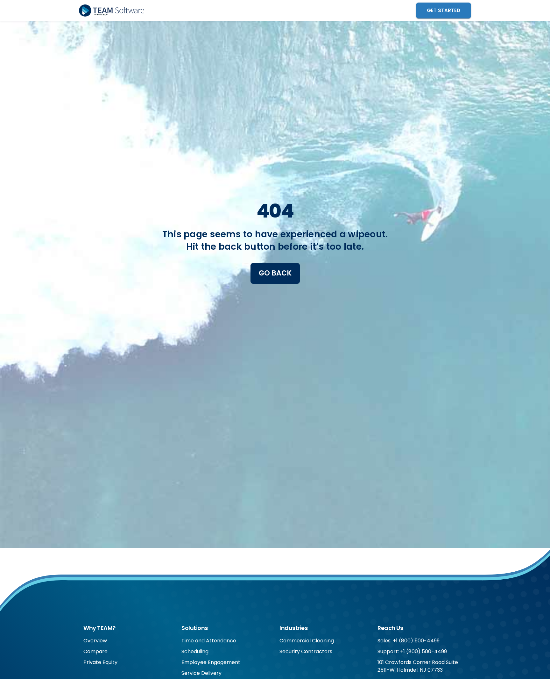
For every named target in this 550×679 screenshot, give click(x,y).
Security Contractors (305, 651)
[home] (111, 10)
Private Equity (100, 662)
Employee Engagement (210, 662)
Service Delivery (201, 673)
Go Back (275, 273)
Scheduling (194, 651)
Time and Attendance (208, 640)
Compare (95, 651)
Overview (95, 640)
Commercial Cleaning (306, 640)
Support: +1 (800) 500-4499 (412, 651)
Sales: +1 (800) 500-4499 (408, 640)
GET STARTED (443, 10)
